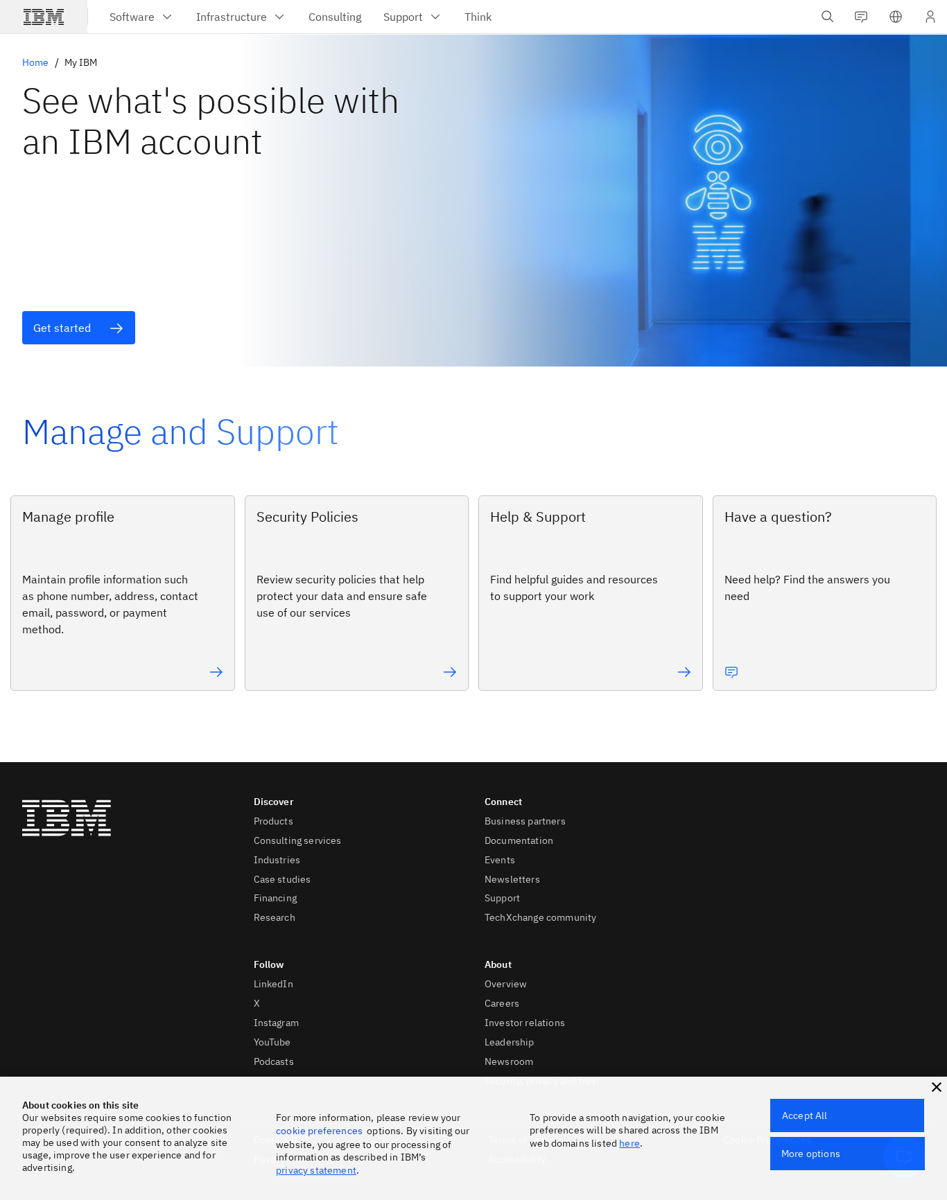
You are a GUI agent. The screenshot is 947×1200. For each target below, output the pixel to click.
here (629, 1143)
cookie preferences (319, 1130)
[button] (896, 16)
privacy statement (316, 1170)
